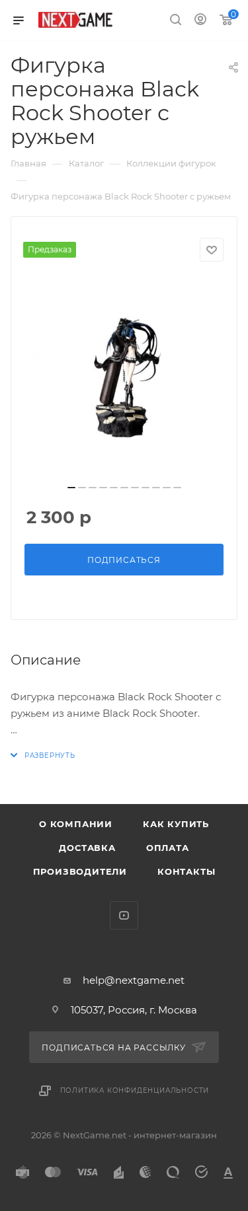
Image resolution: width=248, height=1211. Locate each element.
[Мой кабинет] (200, 21)
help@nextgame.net (134, 980)
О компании (75, 824)
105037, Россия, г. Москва (134, 1010)
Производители (80, 871)
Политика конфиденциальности (135, 1090)
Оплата (167, 847)
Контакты (186, 871)
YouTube (124, 915)
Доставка (87, 847)
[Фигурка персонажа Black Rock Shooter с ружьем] (124, 377)
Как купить (176, 824)
